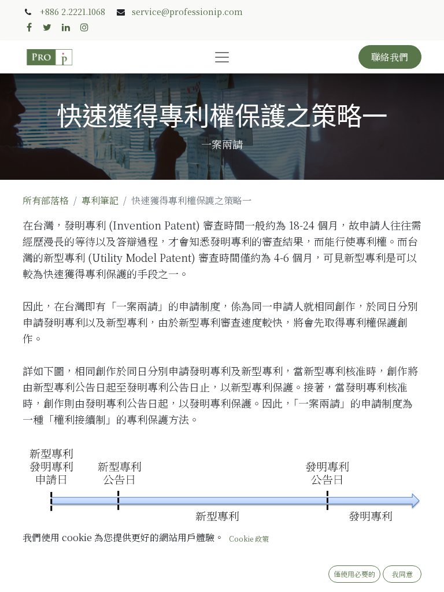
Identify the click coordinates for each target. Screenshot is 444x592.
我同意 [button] (402, 574)
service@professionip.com (187, 11)
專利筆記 (100, 200)
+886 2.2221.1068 (72, 11)
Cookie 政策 (249, 538)
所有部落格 (46, 200)
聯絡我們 (389, 57)
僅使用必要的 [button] (354, 574)
